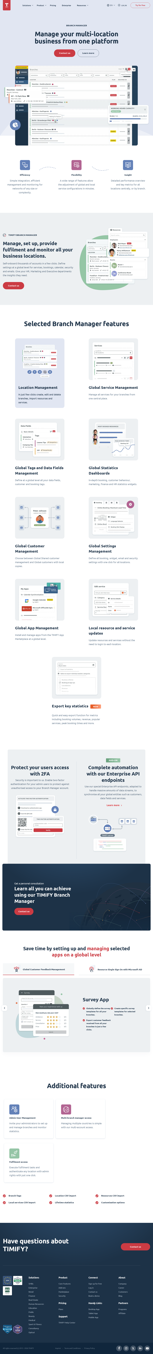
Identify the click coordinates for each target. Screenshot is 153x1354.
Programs (122, 1309)
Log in (91, 1288)
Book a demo (94, 1296)
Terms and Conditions (72, 1348)
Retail (31, 1292)
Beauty (32, 1316)
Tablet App (93, 1313)
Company (122, 1284)
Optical (32, 1332)
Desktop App (93, 1309)
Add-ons (62, 1288)
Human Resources (36, 1304)
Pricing (53, 5)
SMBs (31, 1284)
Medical (32, 1320)
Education (33, 1308)
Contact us (64, 53)
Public (31, 1312)
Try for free (140, 5)
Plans (61, 1309)
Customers (123, 1292)
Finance (32, 1296)
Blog (120, 1296)
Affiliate (122, 1313)
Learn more (88, 53)
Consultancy (34, 1328)
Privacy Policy (89, 1348)
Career (121, 1288)
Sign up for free (95, 1284)
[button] (4, 1008)
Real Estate (33, 1300)
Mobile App (93, 1317)
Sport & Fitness (35, 1324)
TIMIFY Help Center (67, 1323)
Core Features (65, 1284)
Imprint (58, 1348)
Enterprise (66, 5)
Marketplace (64, 1292)
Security (62, 1296)
